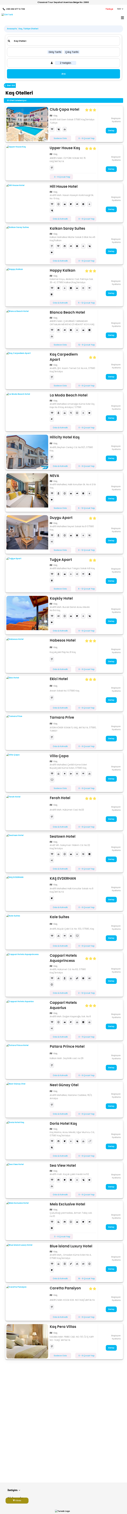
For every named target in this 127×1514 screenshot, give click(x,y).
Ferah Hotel (60, 798)
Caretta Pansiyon (65, 1288)
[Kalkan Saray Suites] (27, 243)
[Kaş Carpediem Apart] (27, 369)
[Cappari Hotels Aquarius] (27, 1017)
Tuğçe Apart (61, 559)
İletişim (13, 1490)
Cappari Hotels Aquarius (63, 1005)
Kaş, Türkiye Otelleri (28, 28)
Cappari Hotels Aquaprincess (63, 958)
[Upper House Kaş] (27, 162)
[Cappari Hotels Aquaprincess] (27, 970)
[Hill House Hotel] (27, 201)
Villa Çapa (59, 756)
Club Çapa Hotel (64, 109)
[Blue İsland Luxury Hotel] (27, 1261)
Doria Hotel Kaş (63, 1123)
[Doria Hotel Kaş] (27, 1138)
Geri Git (11, 85)
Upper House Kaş (65, 148)
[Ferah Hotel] (27, 812)
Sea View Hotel (63, 1165)
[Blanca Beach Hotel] (27, 327)
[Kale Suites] (27, 931)
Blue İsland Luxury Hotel (71, 1246)
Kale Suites (59, 917)
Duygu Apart (61, 517)
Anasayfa (12, 28)
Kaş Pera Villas (63, 1326)
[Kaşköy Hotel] (27, 613)
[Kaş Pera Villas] (27, 1341)
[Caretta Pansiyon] (27, 1303)
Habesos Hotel (63, 640)
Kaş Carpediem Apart (64, 357)
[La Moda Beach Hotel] (27, 410)
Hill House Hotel (64, 186)
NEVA (54, 475)
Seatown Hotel (62, 836)
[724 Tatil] (6, 14)
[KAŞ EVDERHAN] (27, 893)
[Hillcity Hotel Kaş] (27, 452)
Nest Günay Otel (64, 1085)
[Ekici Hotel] (27, 693)
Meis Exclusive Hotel (67, 1204)
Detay (111, 130)
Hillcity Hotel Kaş (65, 437)
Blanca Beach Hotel (67, 312)
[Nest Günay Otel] (27, 1099)
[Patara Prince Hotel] (27, 1061)
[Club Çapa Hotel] (27, 124)
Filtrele (18, 1500)
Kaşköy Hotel (61, 598)
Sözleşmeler (16, 1498)
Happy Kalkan (62, 270)
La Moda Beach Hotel (69, 395)
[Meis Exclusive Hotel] (27, 1219)
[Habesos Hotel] (27, 655)
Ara (63, 73)
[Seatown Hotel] (27, 851)
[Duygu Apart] (27, 532)
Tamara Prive (62, 717)
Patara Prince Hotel (67, 1046)
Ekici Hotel (59, 678)
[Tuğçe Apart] (27, 574)
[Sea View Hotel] (27, 1180)
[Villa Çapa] (27, 770)
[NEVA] (27, 490)
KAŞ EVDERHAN (63, 878)
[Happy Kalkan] (27, 285)
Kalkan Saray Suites (67, 228)
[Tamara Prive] (27, 732)
